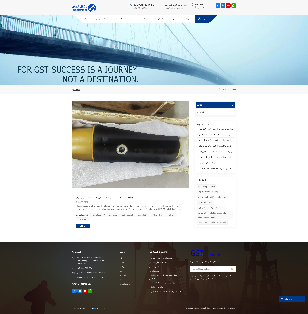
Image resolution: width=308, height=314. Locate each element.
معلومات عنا (127, 18)
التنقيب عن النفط (127, 215)
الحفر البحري (82, 219)
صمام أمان (113, 215)
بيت (86, 18)
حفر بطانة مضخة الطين (158, 287)
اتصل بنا (173, 18)
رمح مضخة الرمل (156, 271)
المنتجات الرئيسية (103, 18)
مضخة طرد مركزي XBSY (159, 262)
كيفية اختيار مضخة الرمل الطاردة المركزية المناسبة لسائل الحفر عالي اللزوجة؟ (216, 151)
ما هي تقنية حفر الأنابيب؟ (208, 163)
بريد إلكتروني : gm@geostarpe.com (91, 273)
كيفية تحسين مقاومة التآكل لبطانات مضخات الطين (216, 134)
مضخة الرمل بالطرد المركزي (160, 258)
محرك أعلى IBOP (99, 215)
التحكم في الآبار (157, 215)
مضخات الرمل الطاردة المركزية (211, 208)
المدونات (158, 18)
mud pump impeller (206, 186)
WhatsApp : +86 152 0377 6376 (90, 277)
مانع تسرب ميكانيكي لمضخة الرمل (212, 222)
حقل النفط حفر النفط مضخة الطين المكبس (163, 277)
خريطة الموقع (125, 284)
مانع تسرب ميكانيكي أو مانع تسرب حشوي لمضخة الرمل (212, 215)
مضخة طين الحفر (156, 267)
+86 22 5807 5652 (142, 8)
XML (75, 308)
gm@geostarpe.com (174, 8)
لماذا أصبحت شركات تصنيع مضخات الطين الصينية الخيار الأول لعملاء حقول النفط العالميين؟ (216, 157)
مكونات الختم (142, 215)
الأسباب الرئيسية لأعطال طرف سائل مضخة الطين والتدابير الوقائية (216, 146)
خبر (121, 271)
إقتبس (206, 18)
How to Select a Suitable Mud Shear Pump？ (216, 129)
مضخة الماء (223, 197)
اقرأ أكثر (83, 226)
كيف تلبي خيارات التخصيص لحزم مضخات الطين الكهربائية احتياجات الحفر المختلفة (216, 168)
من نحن (123, 267)
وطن (122, 258)
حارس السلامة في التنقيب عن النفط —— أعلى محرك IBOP (104, 197)
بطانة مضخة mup (205, 202)
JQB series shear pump (208, 192)
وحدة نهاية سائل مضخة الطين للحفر (163, 283)
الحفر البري (171, 215)
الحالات (143, 18)
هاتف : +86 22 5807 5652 (87, 268)
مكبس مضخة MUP (206, 197)
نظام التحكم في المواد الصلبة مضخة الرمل (166, 291)
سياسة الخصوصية (84, 308)
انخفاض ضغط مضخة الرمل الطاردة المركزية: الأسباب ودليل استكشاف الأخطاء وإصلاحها (216, 140)
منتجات (122, 262)
